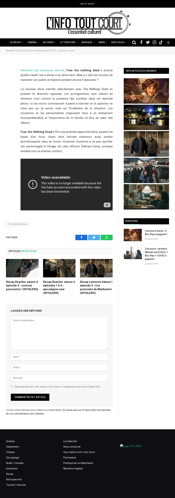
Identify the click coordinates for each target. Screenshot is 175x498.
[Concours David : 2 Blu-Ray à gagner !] (133, 235)
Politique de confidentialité (78, 463)
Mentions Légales (73, 468)
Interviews (11, 468)
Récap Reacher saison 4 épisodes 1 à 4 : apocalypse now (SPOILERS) (59, 287)
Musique (87, 42)
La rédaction (70, 441)
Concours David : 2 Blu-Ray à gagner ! (156, 232)
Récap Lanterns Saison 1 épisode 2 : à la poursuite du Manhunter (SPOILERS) (96, 287)
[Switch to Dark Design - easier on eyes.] (168, 42)
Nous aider (87, 4)
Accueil (10, 50)
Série (101, 42)
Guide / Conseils (15, 463)
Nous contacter (72, 446)
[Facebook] (9, 79)
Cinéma (32, 42)
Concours (131, 221)
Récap (9, 474)
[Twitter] (9, 87)
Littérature (67, 42)
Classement (12, 446)
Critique (10, 452)
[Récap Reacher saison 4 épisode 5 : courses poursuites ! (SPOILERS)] (22, 268)
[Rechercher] (134, 42)
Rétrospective (14, 479)
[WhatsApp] (9, 96)
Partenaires (69, 457)
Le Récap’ (15, 42)
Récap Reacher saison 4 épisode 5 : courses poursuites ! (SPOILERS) (22, 285)
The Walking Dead (17, 224)
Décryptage (12, 457)
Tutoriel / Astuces (16, 485)
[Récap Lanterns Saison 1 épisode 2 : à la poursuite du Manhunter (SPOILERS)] (96, 268)
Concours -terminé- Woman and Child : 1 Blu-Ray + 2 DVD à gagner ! (156, 253)
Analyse (10, 441)
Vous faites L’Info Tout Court (79, 452)
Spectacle (117, 42)
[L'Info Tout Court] (87, 23)
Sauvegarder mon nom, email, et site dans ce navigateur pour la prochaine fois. (57, 386)
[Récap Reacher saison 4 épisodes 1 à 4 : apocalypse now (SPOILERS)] (59, 268)
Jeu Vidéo (48, 42)
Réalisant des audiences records (42, 70)
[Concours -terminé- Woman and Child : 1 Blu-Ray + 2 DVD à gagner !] (133, 253)
